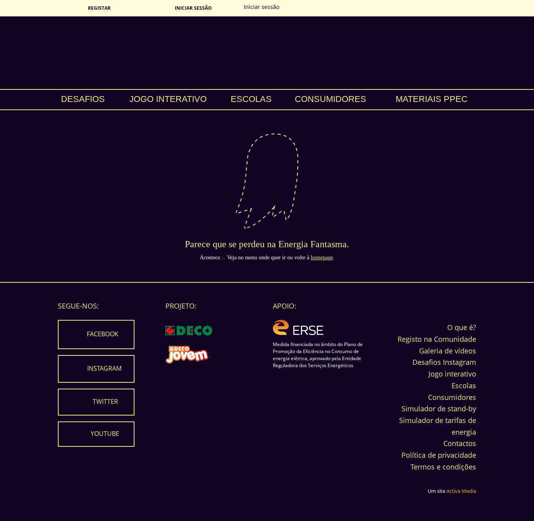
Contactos (459, 443)
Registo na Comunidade (437, 339)
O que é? (461, 327)
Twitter (105, 401)
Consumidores (330, 99)
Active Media (461, 490)
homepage (322, 257)
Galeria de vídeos (447, 350)
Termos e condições (443, 466)
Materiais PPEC (432, 99)
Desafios (83, 99)
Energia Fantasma (267, 52)
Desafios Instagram (444, 362)
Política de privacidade (438, 455)
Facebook (102, 334)
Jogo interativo (168, 99)
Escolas (251, 99)
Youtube (105, 433)
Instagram (104, 368)
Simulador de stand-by (438, 408)
